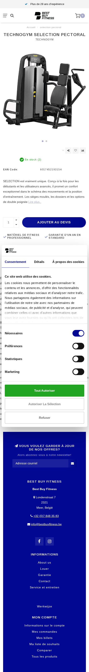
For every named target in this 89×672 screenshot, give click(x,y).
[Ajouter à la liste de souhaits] (75, 150)
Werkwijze (44, 606)
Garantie (44, 575)
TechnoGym (45, 39)
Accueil (31, 27)
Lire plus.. (34, 202)
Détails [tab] (39, 261)
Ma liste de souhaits (44, 644)
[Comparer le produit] (83, 150)
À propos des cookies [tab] (68, 261)
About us (44, 562)
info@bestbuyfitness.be (46, 524)
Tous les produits (44, 656)
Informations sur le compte (44, 625)
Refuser (44, 417)
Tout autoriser (44, 390)
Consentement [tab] (15, 261)
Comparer (44, 650)
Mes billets (44, 637)
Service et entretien (44, 587)
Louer (44, 568)
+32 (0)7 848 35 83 (46, 516)
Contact (44, 581)
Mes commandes (44, 631)
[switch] (78, 346)
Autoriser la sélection (44, 404)
